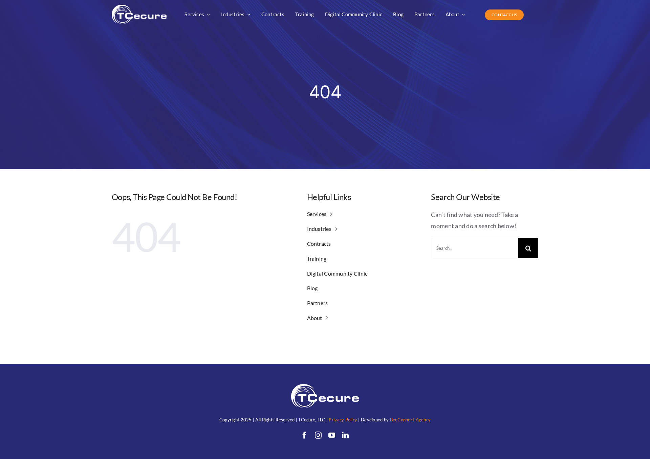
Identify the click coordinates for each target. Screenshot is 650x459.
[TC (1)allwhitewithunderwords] (139, 8)
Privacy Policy (343, 419)
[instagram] (318, 435)
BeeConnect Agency (410, 419)
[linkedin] (345, 435)
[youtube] (331, 435)
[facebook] (304, 435)
